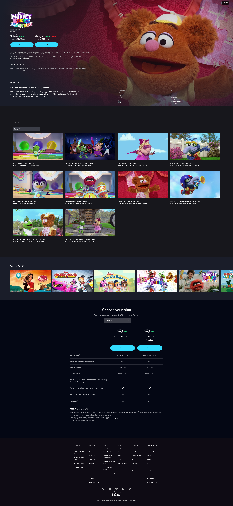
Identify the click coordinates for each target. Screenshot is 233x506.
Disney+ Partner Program (94, 482)
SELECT (21, 45)
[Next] (229, 281)
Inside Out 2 (149, 455)
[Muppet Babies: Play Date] (199, 281)
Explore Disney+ (92, 448)
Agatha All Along (151, 478)
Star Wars (120, 459)
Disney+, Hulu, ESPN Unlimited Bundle (108, 456)
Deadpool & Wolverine (152, 451)
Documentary (135, 467)
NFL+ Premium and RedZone (107, 468)
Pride (133, 471)
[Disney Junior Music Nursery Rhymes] (114, 281)
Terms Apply (73, 408)
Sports (133, 459)
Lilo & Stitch (149, 463)
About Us (91, 471)
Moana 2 (149, 459)
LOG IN (225, 3)
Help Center (91, 463)
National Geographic (122, 463)
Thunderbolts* (150, 471)
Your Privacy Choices (78, 467)
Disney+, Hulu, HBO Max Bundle (109, 462)
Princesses (134, 474)
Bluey (148, 467)
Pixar (119, 451)
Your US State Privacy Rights (79, 458)
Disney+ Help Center (113, 418)
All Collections (135, 448)
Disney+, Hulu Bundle (108, 451)
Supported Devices (93, 467)
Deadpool (149, 448)
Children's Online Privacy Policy (80, 452)
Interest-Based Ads (78, 471)
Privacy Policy (77, 448)
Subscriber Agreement (79, 463)
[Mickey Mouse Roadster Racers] (72, 281)
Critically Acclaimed (136, 455)
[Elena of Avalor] (30, 281)
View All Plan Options (17, 64)
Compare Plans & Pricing (109, 473)
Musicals (134, 451)
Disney (119, 448)
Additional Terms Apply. (23, 58)
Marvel (119, 455)
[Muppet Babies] (157, 281)
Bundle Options (106, 448)
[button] (95, 445)
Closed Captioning (93, 474)
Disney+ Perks (92, 451)
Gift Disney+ (91, 478)
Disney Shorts (135, 463)
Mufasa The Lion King (152, 482)
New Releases (92, 455)
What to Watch (92, 459)
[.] (103, 489)
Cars (148, 474)
